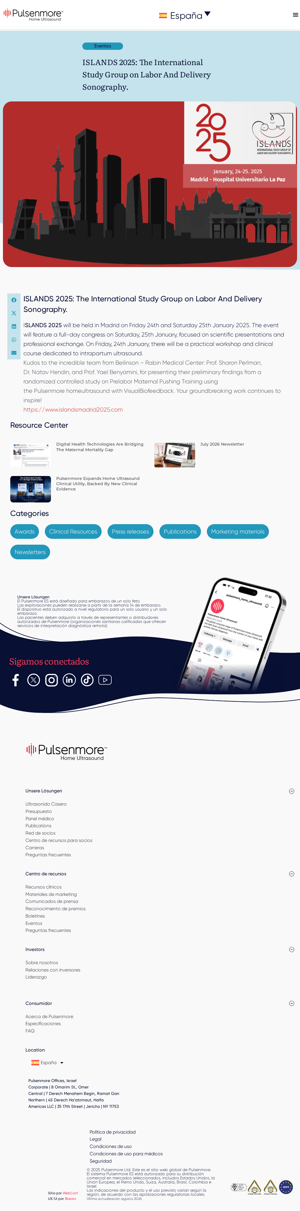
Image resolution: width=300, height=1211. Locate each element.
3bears (70, 1198)
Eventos (33, 923)
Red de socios (40, 833)
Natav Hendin (50, 372)
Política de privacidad (113, 1132)
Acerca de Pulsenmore (49, 1016)
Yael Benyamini (117, 372)
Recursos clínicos (43, 887)
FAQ (30, 1031)
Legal (95, 1139)
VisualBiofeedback (149, 390)
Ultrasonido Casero (46, 804)
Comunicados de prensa (51, 901)
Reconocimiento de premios (55, 908)
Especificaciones (43, 1023)
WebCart (70, 1193)
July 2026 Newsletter (222, 444)
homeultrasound (88, 390)
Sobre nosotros (41, 962)
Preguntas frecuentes (48, 854)
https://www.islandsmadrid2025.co (70, 409)
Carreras (34, 847)
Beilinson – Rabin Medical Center (159, 362)
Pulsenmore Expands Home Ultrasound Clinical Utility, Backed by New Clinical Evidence (98, 484)
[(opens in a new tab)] (30, 454)
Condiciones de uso (111, 1146)
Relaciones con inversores (52, 970)
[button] (14, 300)
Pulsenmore (49, 390)
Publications (38, 825)
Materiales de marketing (51, 894)
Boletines (35, 916)
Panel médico (39, 818)
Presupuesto (38, 811)
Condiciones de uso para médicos (126, 1153)
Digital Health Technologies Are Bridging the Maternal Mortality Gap (100, 446)
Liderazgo (36, 977)
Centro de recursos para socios (58, 840)
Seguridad (101, 1161)
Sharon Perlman (239, 362)
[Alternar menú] (296, 15)
